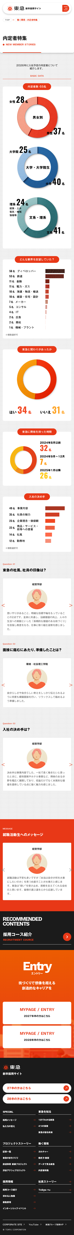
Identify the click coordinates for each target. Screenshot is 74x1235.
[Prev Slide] (3, 605)
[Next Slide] (71, 605)
